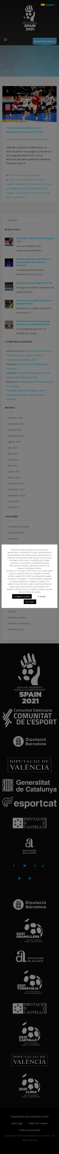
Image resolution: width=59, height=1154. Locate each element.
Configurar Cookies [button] (22, 596)
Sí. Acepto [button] (42, 596)
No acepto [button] (30, 602)
